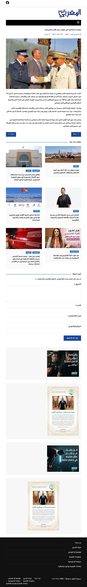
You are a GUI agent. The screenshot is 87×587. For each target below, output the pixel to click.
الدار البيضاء (74, 251)
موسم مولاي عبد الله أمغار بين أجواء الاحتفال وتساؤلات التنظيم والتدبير (66, 171)
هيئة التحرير (76, 547)
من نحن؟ (78, 543)
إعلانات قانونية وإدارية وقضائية (69, 566)
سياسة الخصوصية (74, 562)
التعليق (77, 284)
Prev (74, 134)
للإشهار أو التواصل (74, 552)
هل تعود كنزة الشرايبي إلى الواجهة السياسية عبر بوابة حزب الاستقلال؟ (66, 257)
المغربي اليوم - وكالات (72, 34)
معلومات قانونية (75, 557)
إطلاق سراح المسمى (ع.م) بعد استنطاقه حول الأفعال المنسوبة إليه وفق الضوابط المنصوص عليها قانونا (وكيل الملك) (25, 177)
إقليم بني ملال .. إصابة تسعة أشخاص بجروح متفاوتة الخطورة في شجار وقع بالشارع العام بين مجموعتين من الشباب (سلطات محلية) (25, 260)
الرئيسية (36, 171)
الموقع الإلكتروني (74, 326)
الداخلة (36, 211)
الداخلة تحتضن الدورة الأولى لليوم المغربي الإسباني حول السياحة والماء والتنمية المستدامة (24, 218)
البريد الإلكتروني (74, 316)
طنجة (76, 211)
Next (12, 134)
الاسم (78, 305)
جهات (46, 34)
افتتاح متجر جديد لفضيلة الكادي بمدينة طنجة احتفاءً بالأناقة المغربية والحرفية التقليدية (64, 218)
